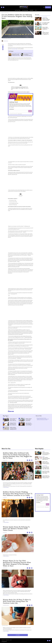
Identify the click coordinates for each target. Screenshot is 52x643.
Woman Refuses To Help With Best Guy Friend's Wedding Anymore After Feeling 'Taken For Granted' (16, 55)
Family (43, 451)
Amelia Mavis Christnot (6, 605)
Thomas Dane (5, 497)
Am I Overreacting (25, 10)
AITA (12, 411)
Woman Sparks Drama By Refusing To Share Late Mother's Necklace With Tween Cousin (16, 528)
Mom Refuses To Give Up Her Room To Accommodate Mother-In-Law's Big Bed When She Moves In (28, 55)
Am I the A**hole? (15, 48)
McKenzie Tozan (5, 460)
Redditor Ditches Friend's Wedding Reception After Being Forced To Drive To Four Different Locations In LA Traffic (17, 493)
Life (35, 10)
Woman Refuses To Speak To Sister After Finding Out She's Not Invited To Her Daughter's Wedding (46, 477)
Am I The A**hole (17, 10)
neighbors (9, 411)
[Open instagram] (3, 7)
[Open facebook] (1, 7)
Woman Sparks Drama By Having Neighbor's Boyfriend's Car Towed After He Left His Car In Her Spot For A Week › (43, 419)
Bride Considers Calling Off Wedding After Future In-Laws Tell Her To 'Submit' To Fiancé (46, 459)
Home (2, 12)
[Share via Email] (2, 49)
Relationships (44, 17)
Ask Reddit (31, 10)
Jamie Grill (3, 552)
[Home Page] (23, 7)
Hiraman (3, 517)
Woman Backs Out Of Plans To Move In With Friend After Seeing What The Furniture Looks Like (17, 601)
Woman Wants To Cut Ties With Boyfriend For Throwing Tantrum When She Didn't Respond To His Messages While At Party (17, 563)
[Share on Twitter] (2, 47)
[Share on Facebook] (2, 46)
